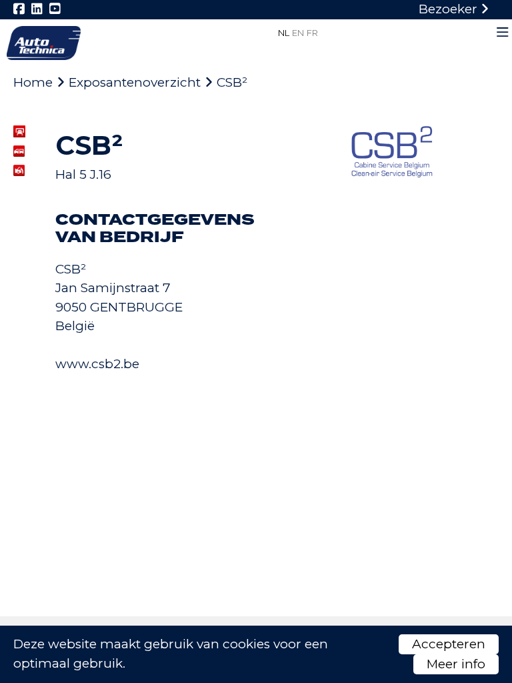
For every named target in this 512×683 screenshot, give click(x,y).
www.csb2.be (97, 364)
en (298, 32)
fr (312, 32)
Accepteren (448, 644)
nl (283, 32)
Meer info (456, 664)
